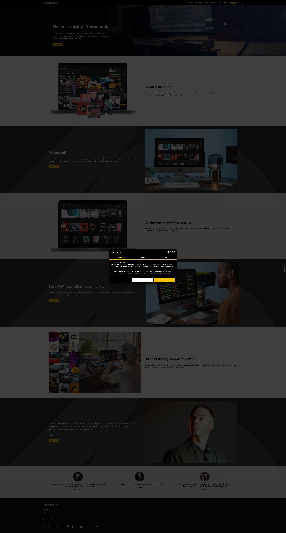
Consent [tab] (120, 257)
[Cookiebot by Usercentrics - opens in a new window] (168, 252)
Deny (142, 280)
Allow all (164, 280)
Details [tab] (143, 257)
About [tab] (165, 257)
